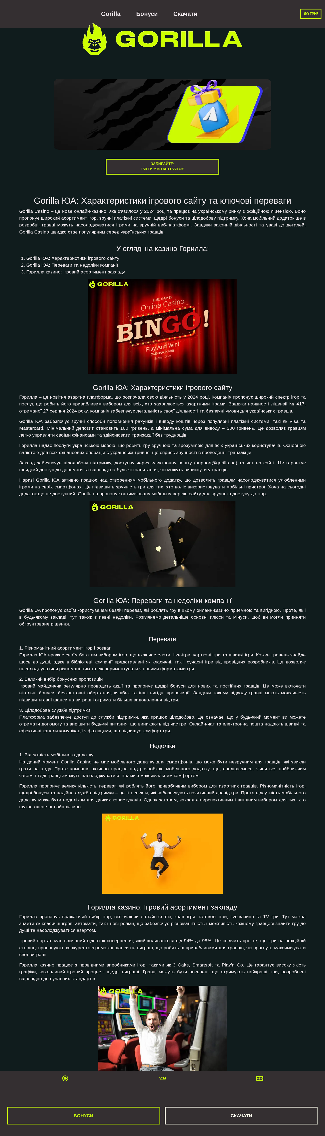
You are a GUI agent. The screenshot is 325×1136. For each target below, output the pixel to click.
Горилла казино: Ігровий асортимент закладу (75, 271)
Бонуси (147, 14)
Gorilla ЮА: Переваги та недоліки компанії (72, 265)
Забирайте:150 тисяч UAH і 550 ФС (162, 166)
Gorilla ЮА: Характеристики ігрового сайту (72, 258)
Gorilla (110, 14)
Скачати (185, 14)
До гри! (311, 14)
